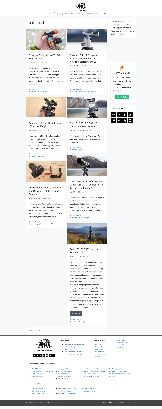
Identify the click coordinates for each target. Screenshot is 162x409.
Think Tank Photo (100, 354)
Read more (76, 314)
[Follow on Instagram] (119, 114)
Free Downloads (76, 14)
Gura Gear (98, 344)
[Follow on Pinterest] (113, 120)
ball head (45, 91)
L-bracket (47, 224)
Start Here (58, 14)
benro (81, 322)
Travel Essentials (69, 349)
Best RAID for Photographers (118, 371)
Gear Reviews (35, 89)
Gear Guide (35, 222)
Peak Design (99, 349)
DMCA (111, 403)
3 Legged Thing (121, 345)
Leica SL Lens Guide (90, 388)
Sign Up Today (122, 97)
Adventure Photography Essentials (74, 344)
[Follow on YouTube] (119, 120)
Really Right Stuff (121, 342)
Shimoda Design (100, 347)
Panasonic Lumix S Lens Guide (67, 388)
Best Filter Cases (63, 378)
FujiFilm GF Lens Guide (65, 391)
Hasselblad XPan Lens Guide (66, 393)
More (105, 14)
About (66, 14)
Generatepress (59, 403)
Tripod (53, 224)
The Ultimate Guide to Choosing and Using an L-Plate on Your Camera (45, 191)
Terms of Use (132, 403)
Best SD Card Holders (38, 369)
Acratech (34, 156)
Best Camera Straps (64, 376)
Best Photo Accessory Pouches (93, 369)
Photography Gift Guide (65, 369)
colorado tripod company (87, 91)
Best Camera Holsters (90, 374)
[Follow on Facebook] (124, 114)
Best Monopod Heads (38, 376)
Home (50, 14)
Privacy (105, 403)
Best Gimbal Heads (63, 374)
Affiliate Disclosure (120, 403)
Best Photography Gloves (116, 369)
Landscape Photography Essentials (74, 347)
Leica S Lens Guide (89, 391)
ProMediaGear (120, 340)
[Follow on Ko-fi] (113, 114)
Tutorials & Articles (92, 14)
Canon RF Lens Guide (38, 388)
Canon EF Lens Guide (38, 391)
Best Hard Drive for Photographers (42, 371)
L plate (40, 224)
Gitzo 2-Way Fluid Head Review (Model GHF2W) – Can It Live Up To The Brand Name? (86, 184)
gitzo (81, 150)
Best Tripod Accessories (65, 371)
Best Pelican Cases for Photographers (95, 371)
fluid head (82, 218)
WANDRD (98, 356)
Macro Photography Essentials (73, 354)
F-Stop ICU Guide (37, 374)
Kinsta (50, 403)
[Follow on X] (130, 114)
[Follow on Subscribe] (130, 120)
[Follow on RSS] (124, 120)
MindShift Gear (99, 351)
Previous (33, 330)
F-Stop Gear (120, 347)
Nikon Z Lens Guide (38, 393)
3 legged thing (36, 91)
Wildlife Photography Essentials (73, 351)
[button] (112, 14)
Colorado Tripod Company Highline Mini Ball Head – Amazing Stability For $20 (83, 58)
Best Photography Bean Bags (92, 376)
